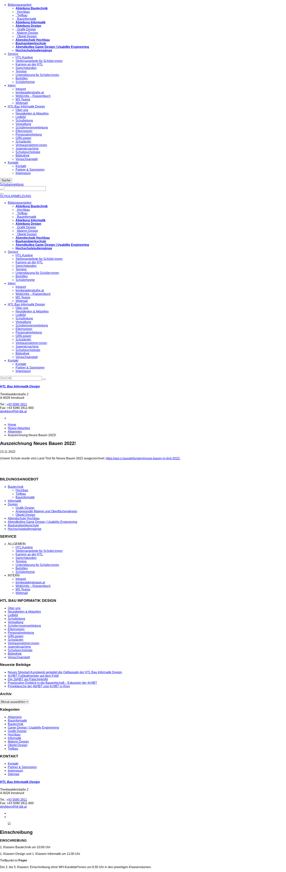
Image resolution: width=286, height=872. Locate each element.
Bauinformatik (26, 18)
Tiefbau (21, 15)
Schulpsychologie (28, 152)
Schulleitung (24, 120)
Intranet (21, 89)
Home (12, 424)
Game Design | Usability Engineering (33, 727)
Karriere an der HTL (29, 64)
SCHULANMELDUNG (15, 196)
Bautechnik (15, 486)
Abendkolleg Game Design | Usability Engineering (42, 521)
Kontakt (13, 162)
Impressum (23, 173)
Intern (12, 85)
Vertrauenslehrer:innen (31, 145)
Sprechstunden (26, 68)
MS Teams (23, 99)
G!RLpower (23, 138)
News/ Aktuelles (19, 428)
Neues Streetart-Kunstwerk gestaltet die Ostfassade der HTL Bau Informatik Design (65, 672)
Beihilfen (22, 78)
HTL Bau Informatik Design (26, 106)
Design (13, 504)
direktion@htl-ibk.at (13, 411)
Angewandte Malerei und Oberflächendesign (46, 511)
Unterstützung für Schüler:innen (37, 75)
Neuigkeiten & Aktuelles (32, 113)
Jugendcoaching (27, 148)
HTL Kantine (24, 57)
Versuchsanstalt (27, 159)
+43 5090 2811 (16, 404)
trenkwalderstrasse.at (30, 582)
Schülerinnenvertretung (32, 127)
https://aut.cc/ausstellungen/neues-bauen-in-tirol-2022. (143, 458)
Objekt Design (26, 36)
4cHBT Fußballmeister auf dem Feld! (33, 675)
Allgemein (15, 431)
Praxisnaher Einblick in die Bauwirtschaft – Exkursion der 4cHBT (52, 682)
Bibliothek (22, 155)
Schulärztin (23, 141)
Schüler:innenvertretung (24, 625)
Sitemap (13, 774)
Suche (6, 180)
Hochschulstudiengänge (24, 528)
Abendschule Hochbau (23, 518)
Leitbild (21, 117)
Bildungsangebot (19, 4)
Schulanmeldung (12, 184)
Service (13, 54)
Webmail (22, 103)
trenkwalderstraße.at (30, 92)
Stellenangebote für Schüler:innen (39, 61)
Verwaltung (23, 124)
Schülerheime (25, 82)
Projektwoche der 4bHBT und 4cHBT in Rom (39, 686)
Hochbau (23, 11)
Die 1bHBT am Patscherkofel (28, 679)
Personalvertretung (29, 134)
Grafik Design (26, 29)
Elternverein (24, 131)
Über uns (22, 110)
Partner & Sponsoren (30, 169)
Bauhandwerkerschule (23, 525)
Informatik (14, 500)
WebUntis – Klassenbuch (33, 96)
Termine (21, 71)
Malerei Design (27, 32)
